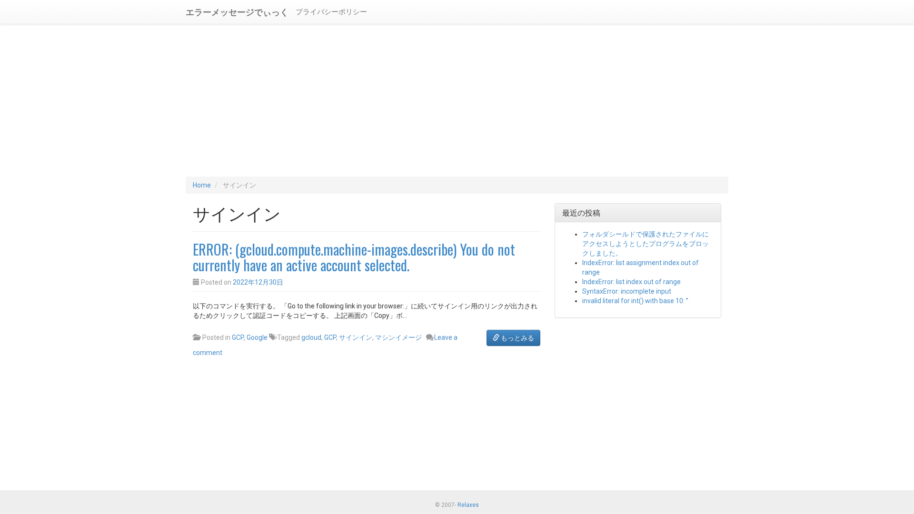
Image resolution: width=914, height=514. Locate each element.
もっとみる (516, 338)
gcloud (311, 337)
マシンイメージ (398, 337)
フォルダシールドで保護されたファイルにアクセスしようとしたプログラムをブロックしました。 (645, 243)
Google (257, 337)
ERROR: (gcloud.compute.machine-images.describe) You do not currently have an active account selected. (354, 257)
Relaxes (468, 505)
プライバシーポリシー (331, 12)
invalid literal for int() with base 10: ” (635, 301)
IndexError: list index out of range (631, 282)
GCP (238, 337)
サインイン (355, 337)
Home (202, 185)
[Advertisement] (457, 100)
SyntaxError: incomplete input (626, 291)
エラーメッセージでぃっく (237, 11)
